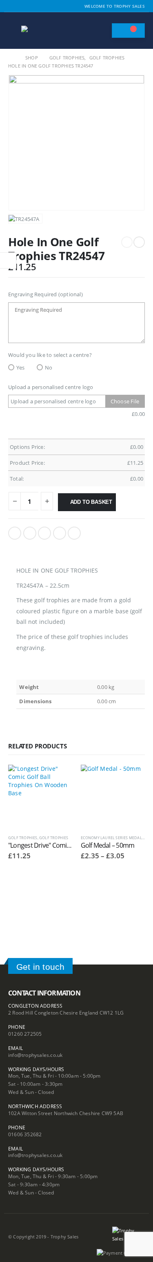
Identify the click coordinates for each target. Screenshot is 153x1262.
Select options (59, 778)
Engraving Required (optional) (45, 294)
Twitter (29, 533)
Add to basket (91, 502)
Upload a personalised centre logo (50, 387)
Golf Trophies (23, 837)
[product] (40, 797)
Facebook (14, 533)
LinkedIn (44, 533)
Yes (20, 367)
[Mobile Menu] (14, 30)
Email (74, 533)
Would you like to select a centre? (50, 355)
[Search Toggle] (101, 30)
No (48, 367)
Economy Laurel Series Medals (112, 837)
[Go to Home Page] (11, 58)
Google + (59, 533)
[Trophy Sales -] (43, 31)
